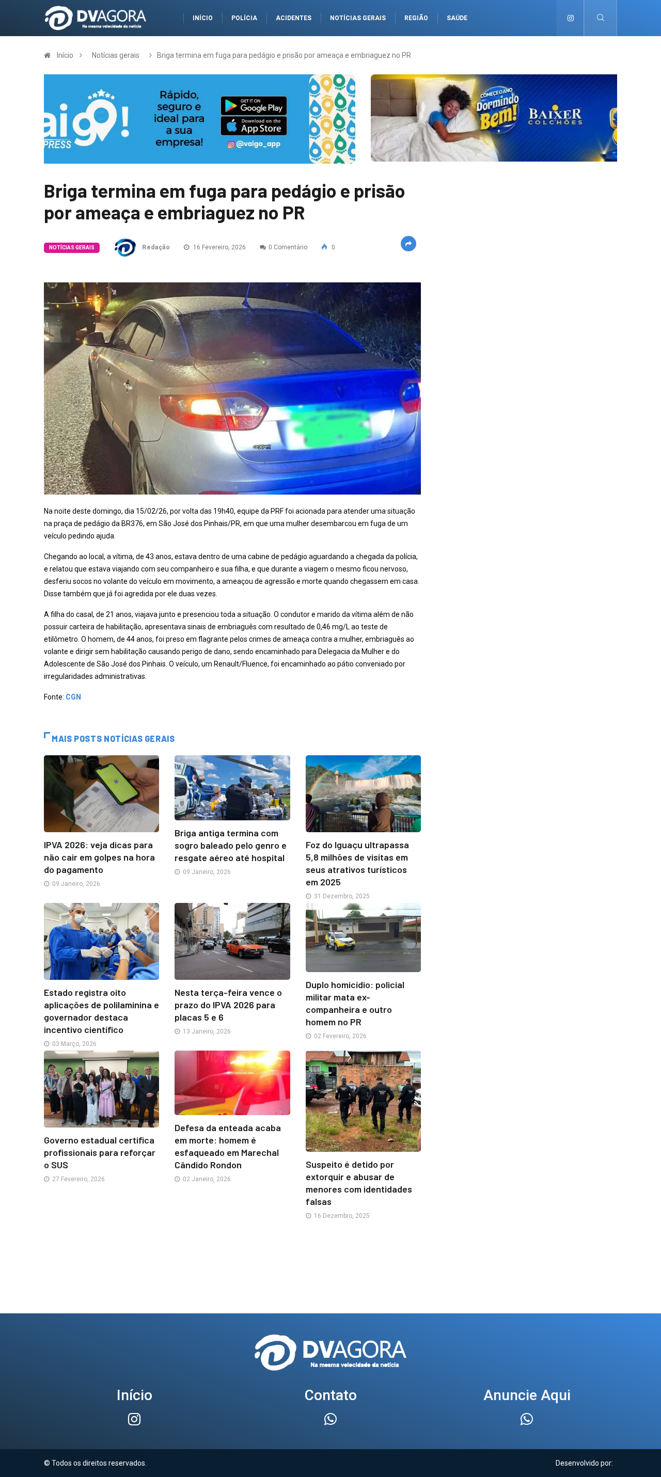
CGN (73, 697)
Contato (331, 1395)
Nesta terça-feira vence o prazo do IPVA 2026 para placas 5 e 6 (228, 1005)
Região (416, 18)
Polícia (244, 18)
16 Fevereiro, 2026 (219, 247)
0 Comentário (288, 247)
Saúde (457, 18)
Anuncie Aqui (527, 1395)
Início (203, 18)
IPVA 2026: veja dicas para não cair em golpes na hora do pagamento (99, 857)
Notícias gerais (358, 18)
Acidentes (293, 18)
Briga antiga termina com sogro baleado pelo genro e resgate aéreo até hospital (231, 845)
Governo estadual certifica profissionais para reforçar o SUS (99, 1152)
